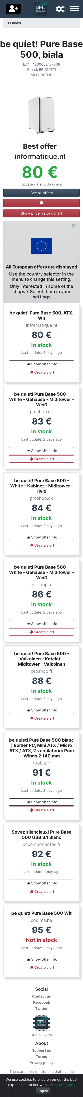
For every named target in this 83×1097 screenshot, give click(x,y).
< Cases (14, 23)
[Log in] (13, 9)
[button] (60, 9)
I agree (43, 1091)
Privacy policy (41, 1062)
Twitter (41, 1008)
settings (41, 297)
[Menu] (74, 9)
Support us (41, 1050)
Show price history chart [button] (41, 213)
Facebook (41, 1002)
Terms (41, 1056)
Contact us (41, 996)
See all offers (42, 193)
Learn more (65, 1084)
